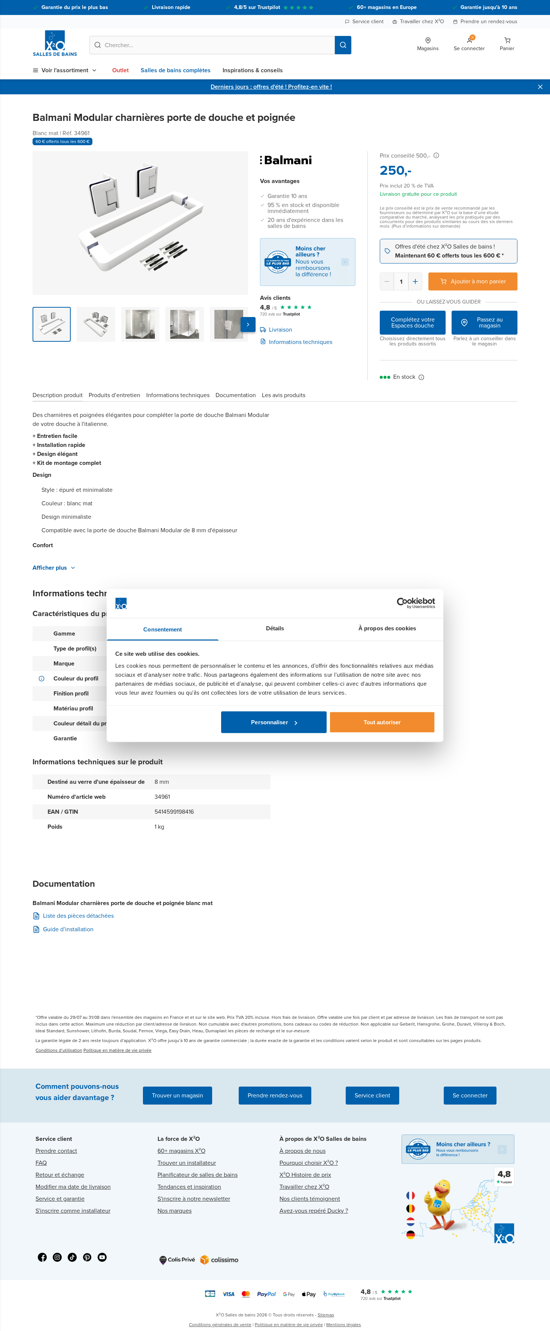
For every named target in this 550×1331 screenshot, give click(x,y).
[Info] (436, 155)
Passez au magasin (490, 322)
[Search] (343, 45)
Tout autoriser (382, 722)
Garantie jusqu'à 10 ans (489, 7)
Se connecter (470, 1095)
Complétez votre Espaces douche (413, 322)
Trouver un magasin (177, 1095)
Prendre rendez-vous (275, 1095)
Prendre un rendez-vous (489, 21)
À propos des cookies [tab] (387, 628)
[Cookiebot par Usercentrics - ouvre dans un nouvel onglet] (402, 603)
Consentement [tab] (162, 629)
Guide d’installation (68, 929)
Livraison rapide (171, 7)
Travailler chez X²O (422, 21)
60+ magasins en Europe (387, 7)
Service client (368, 21)
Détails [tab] (275, 628)
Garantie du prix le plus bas (75, 7)
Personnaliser (269, 722)
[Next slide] (248, 324)
